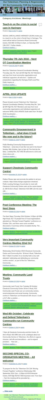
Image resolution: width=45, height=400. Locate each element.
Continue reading (10, 47)
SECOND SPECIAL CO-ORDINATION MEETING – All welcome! (19, 357)
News (29, 51)
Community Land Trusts (17, 303)
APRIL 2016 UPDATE (14, 94)
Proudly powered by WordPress (18, 399)
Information (32, 159)
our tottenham (19, 198)
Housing (16, 121)
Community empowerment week (19, 159)
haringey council (9, 121)
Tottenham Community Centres (30, 347)
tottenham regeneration (11, 53)
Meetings (24, 51)
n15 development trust (32, 121)
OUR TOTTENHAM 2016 (20, 123)
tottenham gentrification (16, 385)
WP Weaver (37, 399)
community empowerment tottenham (20, 161)
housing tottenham (26, 231)
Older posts (7, 391)
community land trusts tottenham (20, 305)
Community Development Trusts (31, 119)
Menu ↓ (40, 15)
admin (20, 31)
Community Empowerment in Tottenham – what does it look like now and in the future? (19, 133)
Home (4, 15)
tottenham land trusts (22, 307)
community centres (15, 51)
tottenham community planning (18, 233)
